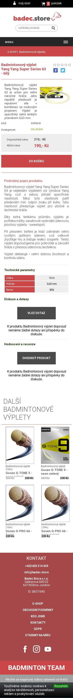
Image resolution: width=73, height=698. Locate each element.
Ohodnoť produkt (36, 358)
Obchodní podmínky (38, 610)
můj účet (24, 3)
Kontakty (37, 622)
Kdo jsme (38, 616)
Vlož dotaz (36, 313)
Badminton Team (36, 668)
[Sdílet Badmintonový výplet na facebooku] (55, 70)
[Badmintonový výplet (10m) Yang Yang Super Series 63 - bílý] (20, 445)
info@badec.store (36, 572)
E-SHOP (12, 51)
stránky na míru (37, 635)
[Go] (53, 28)
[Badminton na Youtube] (47, 649)
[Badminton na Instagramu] (36, 649)
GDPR (38, 629)
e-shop (37, 603)
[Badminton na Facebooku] (25, 649)
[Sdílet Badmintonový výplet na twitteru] (63, 70)
